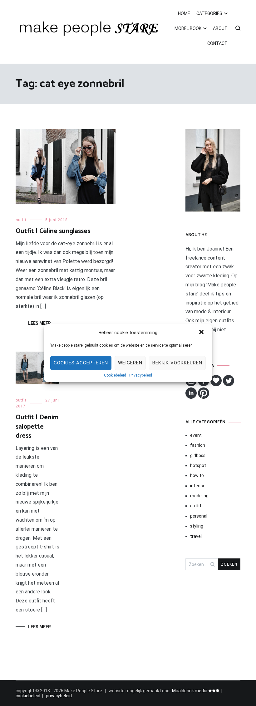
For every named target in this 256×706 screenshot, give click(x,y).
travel (196, 536)
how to (197, 475)
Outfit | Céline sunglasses (53, 231)
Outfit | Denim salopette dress (37, 426)
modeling (199, 495)
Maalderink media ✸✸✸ (195, 690)
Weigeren (130, 363)
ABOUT (220, 28)
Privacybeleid (140, 375)
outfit (21, 220)
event (196, 435)
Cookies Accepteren (81, 363)
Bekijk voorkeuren (177, 363)
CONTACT (217, 43)
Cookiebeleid (115, 375)
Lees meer (39, 323)
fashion (197, 445)
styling (196, 525)
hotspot (198, 465)
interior (197, 485)
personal (198, 516)
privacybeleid (59, 695)
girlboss (197, 455)
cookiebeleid (28, 695)
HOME (184, 13)
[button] (202, 332)
